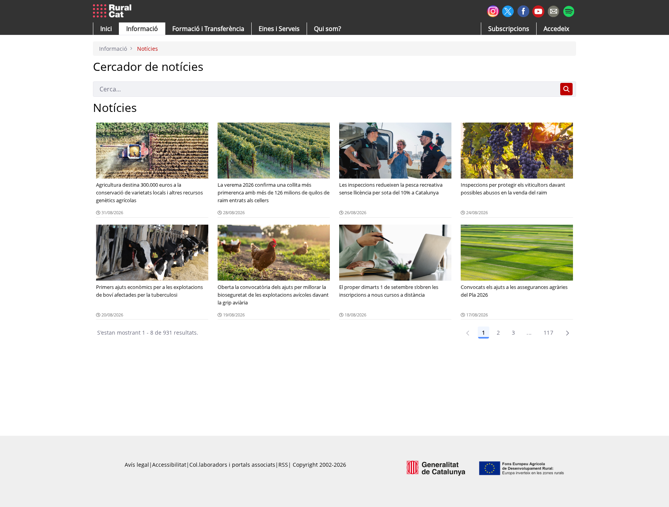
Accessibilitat (169, 464)
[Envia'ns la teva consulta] (553, 10)
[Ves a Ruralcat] (113, 11)
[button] (106, 28)
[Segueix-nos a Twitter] (508, 10)
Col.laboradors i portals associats (232, 464)
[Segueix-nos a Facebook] (523, 10)
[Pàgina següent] (568, 333)
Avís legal (137, 464)
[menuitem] (208, 28)
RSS (283, 464)
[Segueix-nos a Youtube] (538, 10)
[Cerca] (566, 89)
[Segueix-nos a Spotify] (569, 10)
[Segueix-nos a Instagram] (493, 10)
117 (548, 332)
